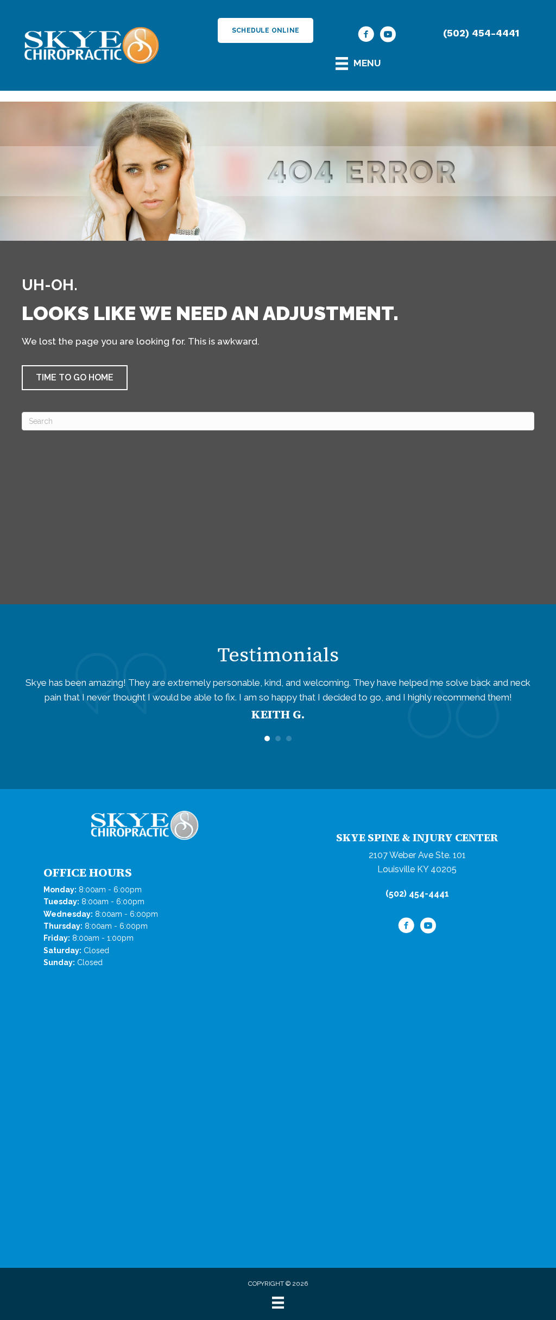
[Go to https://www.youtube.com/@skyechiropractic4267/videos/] (388, 36)
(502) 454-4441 (481, 33)
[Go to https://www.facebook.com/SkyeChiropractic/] (366, 36)
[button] (75, 377)
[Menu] (278, 1303)
